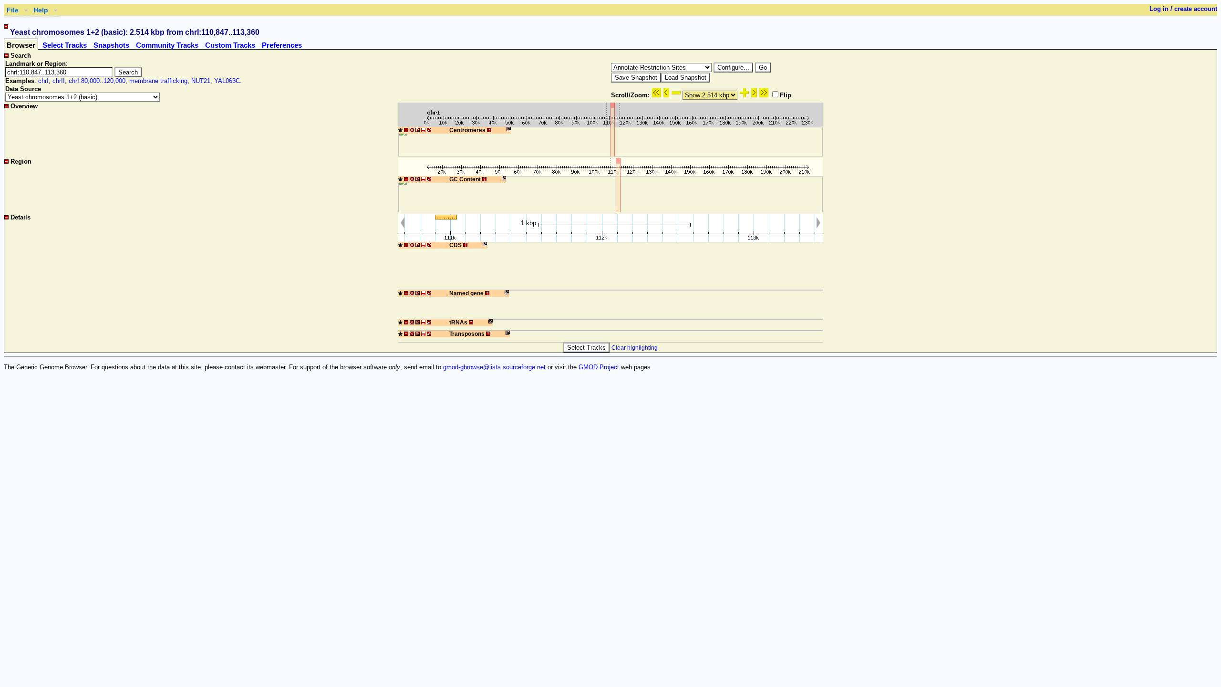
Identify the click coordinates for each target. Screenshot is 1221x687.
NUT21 (200, 80)
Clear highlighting (634, 347)
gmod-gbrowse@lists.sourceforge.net (494, 367)
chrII (58, 80)
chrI (43, 80)
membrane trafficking (158, 80)
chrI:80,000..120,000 (97, 80)
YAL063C (227, 80)
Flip (785, 95)
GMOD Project (599, 367)
